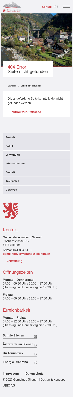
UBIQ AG (9, 385)
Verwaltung (14, 261)
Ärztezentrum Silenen (18, 344)
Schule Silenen (13, 335)
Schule (47, 6)
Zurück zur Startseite (26, 112)
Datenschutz (34, 373)
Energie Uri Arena (15, 362)
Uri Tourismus (13, 353)
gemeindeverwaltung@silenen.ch (26, 253)
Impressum (11, 373)
